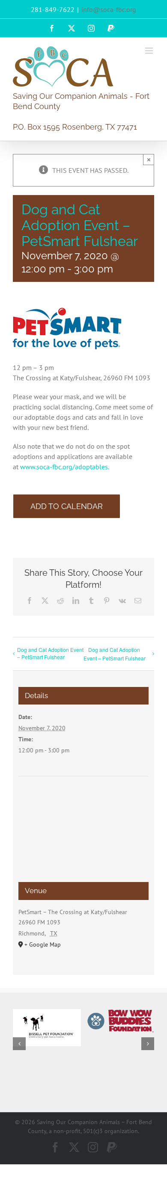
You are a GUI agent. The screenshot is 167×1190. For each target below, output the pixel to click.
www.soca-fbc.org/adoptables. (64, 466)
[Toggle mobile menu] (149, 50)
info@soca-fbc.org (108, 9)
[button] (19, 1043)
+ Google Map (42, 944)
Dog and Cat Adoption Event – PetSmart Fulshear (50, 653)
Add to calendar (66, 506)
